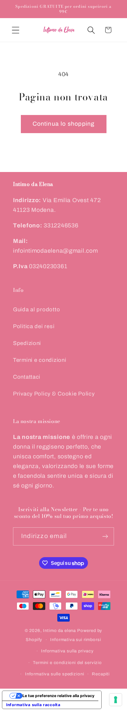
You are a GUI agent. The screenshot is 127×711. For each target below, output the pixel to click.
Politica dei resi (33, 326)
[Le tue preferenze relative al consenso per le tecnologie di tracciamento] (115, 700)
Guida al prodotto (36, 309)
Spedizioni (27, 343)
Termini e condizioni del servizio (67, 662)
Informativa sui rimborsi (75, 639)
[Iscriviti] (105, 536)
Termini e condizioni (39, 360)
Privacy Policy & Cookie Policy (54, 394)
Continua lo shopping (64, 123)
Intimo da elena (59, 630)
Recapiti (101, 673)
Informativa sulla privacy (67, 650)
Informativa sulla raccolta (33, 704)
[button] (15, 30)
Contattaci (26, 377)
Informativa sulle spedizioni (54, 673)
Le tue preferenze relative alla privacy (58, 695)
